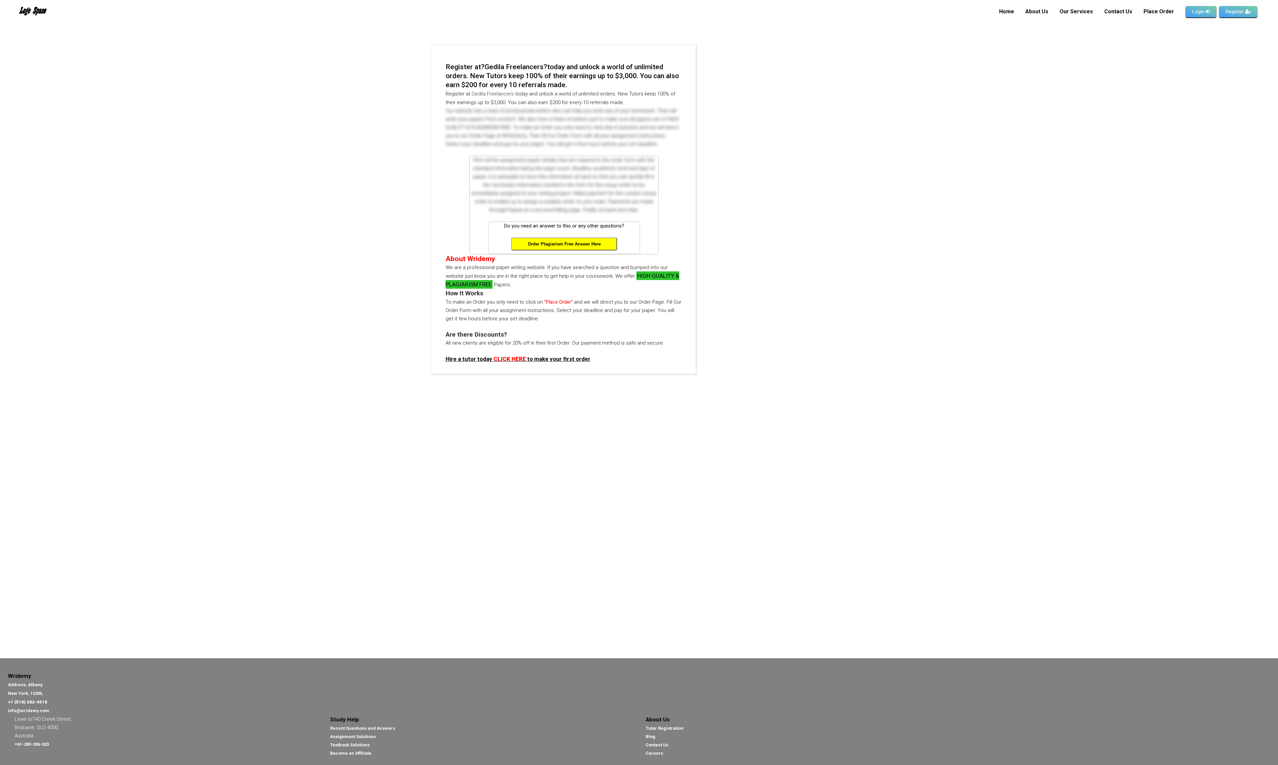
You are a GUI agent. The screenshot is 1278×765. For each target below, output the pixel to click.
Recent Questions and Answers (362, 728)
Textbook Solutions (350, 744)
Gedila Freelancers (493, 94)
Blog (650, 736)
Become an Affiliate (350, 753)
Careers (654, 753)
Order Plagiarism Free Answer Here (564, 243)
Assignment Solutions (353, 736)
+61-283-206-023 (32, 744)
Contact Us (657, 744)
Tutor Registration (665, 728)
